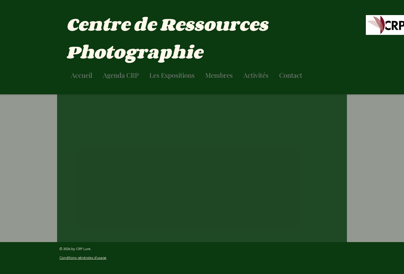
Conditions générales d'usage (82, 257)
